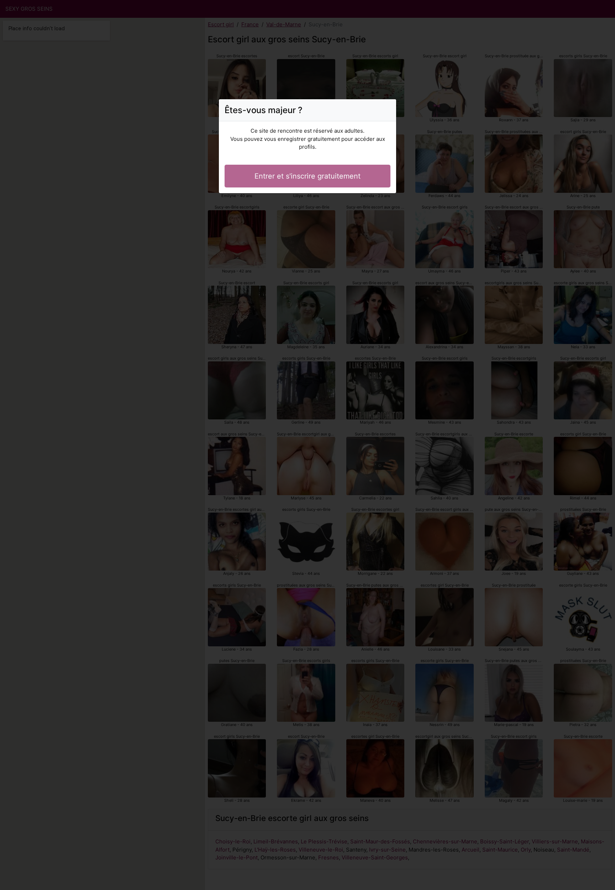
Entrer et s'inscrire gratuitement (307, 176)
